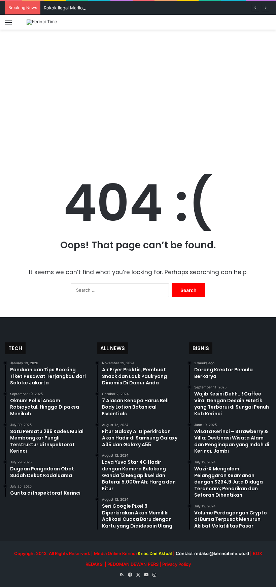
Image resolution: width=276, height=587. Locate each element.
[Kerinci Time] (42, 22)
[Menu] (8, 24)
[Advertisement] (138, 100)
